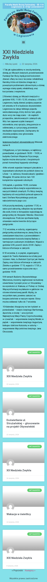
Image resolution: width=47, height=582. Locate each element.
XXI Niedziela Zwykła (19, 376)
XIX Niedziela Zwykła (19, 558)
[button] (23, 42)
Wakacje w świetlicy (19, 514)
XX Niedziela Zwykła (19, 470)
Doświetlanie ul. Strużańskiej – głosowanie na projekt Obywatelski (23, 423)
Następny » (30, 570)
